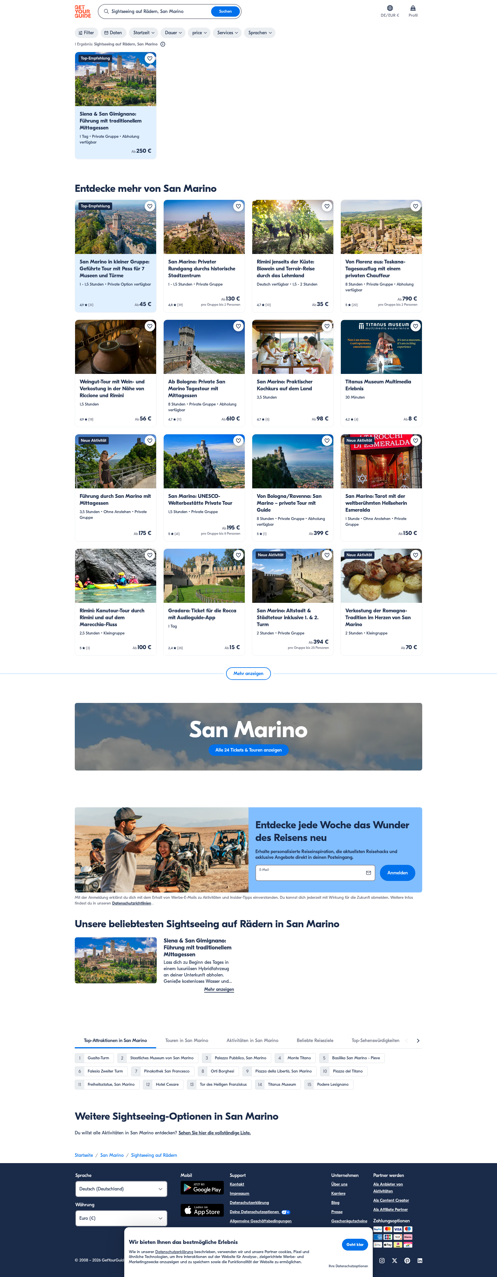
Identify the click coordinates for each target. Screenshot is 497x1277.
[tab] (115, 1040)
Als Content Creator (391, 1200)
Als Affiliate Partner (390, 1209)
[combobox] (154, 11)
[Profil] (413, 8)
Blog (335, 1202)
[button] (115, 105)
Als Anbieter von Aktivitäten (388, 1188)
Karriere (338, 1193)
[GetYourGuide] (83, 11)
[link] (115, 105)
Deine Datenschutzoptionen (255, 1211)
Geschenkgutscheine (349, 1221)
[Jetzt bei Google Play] (202, 1188)
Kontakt (237, 1184)
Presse (337, 1211)
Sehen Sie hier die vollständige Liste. (215, 1132)
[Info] (163, 44)
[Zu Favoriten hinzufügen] (150, 58)
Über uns (339, 1184)
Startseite (84, 1155)
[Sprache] (390, 8)
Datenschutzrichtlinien (131, 903)
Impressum (239, 1193)
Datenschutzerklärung (249, 1202)
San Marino (112, 1155)
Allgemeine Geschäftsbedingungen (261, 1221)
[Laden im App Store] (202, 1211)
